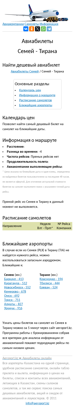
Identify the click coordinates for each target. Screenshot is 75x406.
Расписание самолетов (35, 100)
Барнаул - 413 (14, 279)
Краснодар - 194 (51, 279)
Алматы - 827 (13, 304)
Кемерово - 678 (15, 291)
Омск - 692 (11, 296)
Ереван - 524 (49, 287)
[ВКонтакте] (25, 28)
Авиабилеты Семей (25, 71)
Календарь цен (30, 90)
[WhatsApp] (43, 28)
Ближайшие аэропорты (35, 105)
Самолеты (32, 24)
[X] (37, 28)
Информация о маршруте (37, 95)
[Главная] (35, 11)
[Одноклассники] (31, 28)
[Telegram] (49, 28)
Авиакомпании (13, 24)
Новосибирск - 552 (17, 287)
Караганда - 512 (15, 283)
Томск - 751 (12, 300)
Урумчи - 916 (13, 308)
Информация (49, 24)
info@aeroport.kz (37, 403)
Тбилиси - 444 (50, 283)
